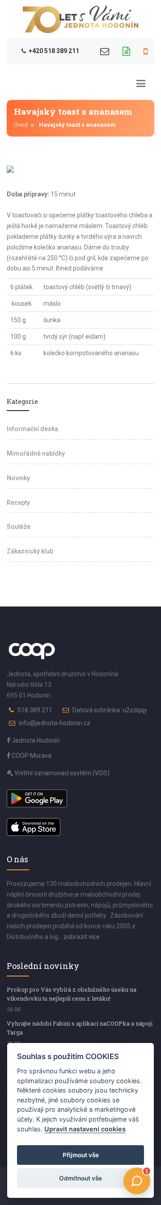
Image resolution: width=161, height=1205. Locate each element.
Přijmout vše (81, 1155)
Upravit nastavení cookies (85, 1129)
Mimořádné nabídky (36, 453)
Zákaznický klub (30, 551)
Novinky (18, 478)
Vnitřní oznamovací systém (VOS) (61, 773)
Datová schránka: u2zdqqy (109, 710)
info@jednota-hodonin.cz (54, 723)
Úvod (21, 124)
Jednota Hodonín (35, 740)
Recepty (18, 502)
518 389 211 (34, 710)
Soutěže (18, 526)
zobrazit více (82, 936)
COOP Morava (30, 755)
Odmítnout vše (80, 1178)
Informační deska (32, 428)
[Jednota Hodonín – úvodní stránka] (80, 19)
